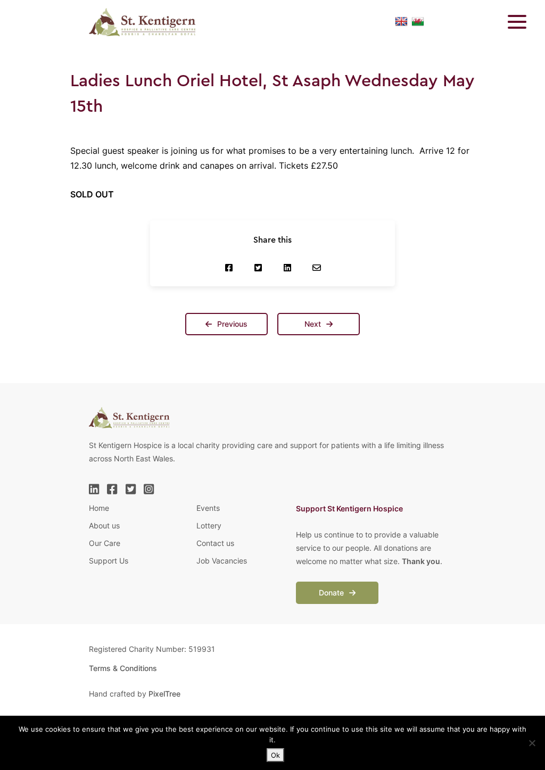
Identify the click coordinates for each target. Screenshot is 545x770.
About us (104, 525)
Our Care (104, 543)
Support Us (108, 560)
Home (99, 507)
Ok (275, 755)
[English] (401, 21)
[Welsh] (417, 21)
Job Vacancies (221, 560)
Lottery (208, 525)
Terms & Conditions (123, 668)
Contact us (215, 543)
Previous (231, 323)
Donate (332, 592)
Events (208, 507)
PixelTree (164, 693)
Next (313, 323)
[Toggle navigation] (510, 22)
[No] (531, 743)
